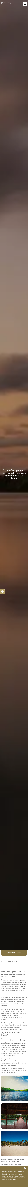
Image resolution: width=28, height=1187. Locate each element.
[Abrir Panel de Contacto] (2, 591)
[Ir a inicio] (6, 3)
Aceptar (14, 1183)
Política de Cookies (11, 1179)
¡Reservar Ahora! (14, 953)
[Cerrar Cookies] (25, 1168)
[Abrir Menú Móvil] (25, 4)
